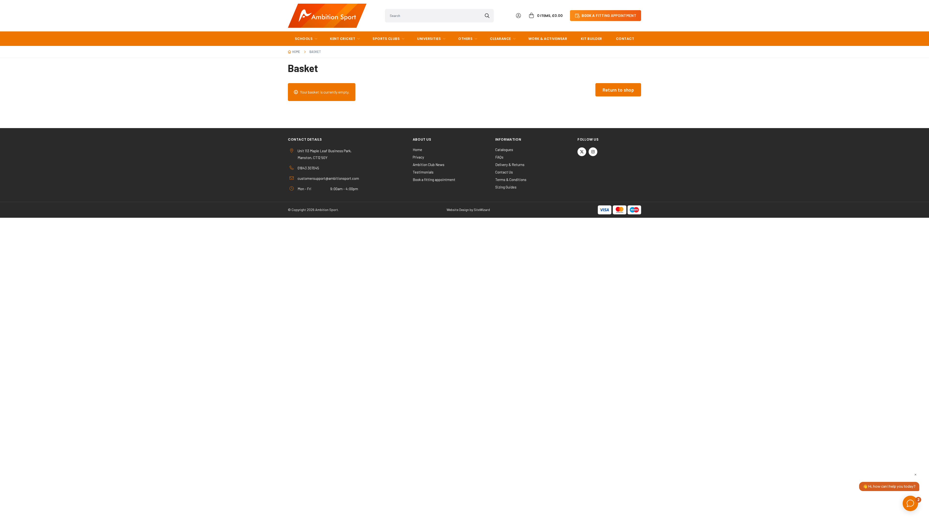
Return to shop (618, 90)
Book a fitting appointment (434, 179)
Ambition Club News (428, 164)
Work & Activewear (547, 38)
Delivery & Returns (509, 164)
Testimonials (423, 172)
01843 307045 (308, 168)
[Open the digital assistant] (910, 503)
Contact (625, 38)
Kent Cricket (342, 38)
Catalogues (504, 149)
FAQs (499, 157)
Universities (429, 38)
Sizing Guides (506, 187)
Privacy (418, 157)
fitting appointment (609, 15)
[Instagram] (593, 151)
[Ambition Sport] (327, 15)
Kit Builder (591, 38)
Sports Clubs (386, 38)
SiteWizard (482, 210)
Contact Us (504, 172)
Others (465, 38)
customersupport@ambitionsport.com (328, 178)
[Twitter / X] (581, 151)
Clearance (500, 38)
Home (296, 52)
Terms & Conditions (510, 179)
